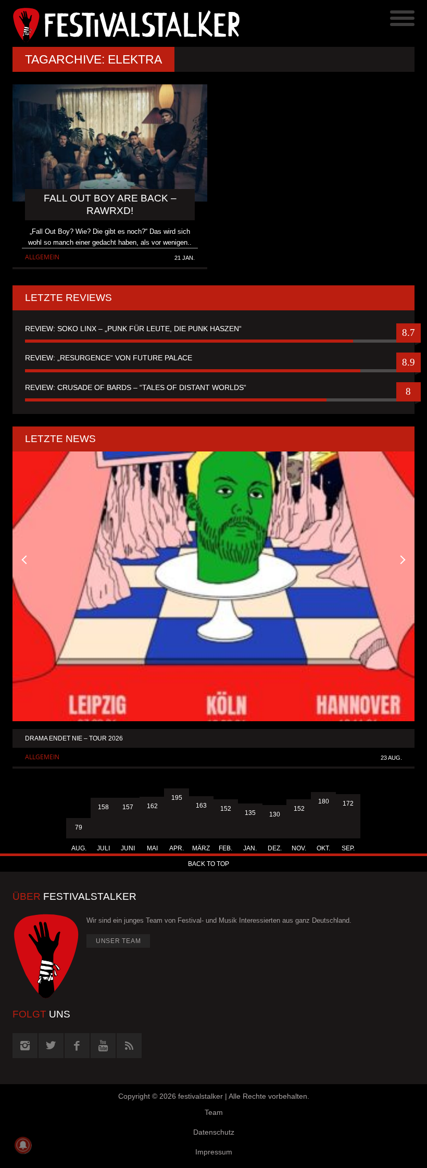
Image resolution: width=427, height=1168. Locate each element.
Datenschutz (213, 1132)
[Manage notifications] (23, 1145)
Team (214, 1112)
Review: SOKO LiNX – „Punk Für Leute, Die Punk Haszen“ (133, 328)
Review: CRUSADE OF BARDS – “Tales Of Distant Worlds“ (135, 387)
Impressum (213, 1152)
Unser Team (118, 941)
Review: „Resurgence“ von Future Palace (108, 358)
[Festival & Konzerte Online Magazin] (113, 23)
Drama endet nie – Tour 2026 (74, 738)
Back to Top (208, 864)
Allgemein (42, 257)
